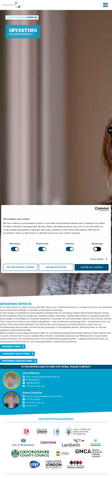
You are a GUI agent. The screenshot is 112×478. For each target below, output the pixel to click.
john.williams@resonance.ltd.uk (42, 376)
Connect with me (35, 386)
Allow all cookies (91, 267)
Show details (96, 259)
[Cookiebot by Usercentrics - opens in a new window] (97, 209)
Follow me (31, 405)
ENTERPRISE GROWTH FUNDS (17, 361)
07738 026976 (33, 399)
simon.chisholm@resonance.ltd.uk (44, 396)
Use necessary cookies (20, 267)
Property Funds (11, 346)
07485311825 (32, 380)
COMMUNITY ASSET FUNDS (16, 354)
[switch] (42, 249)
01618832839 (32, 383)
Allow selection (56, 267)
